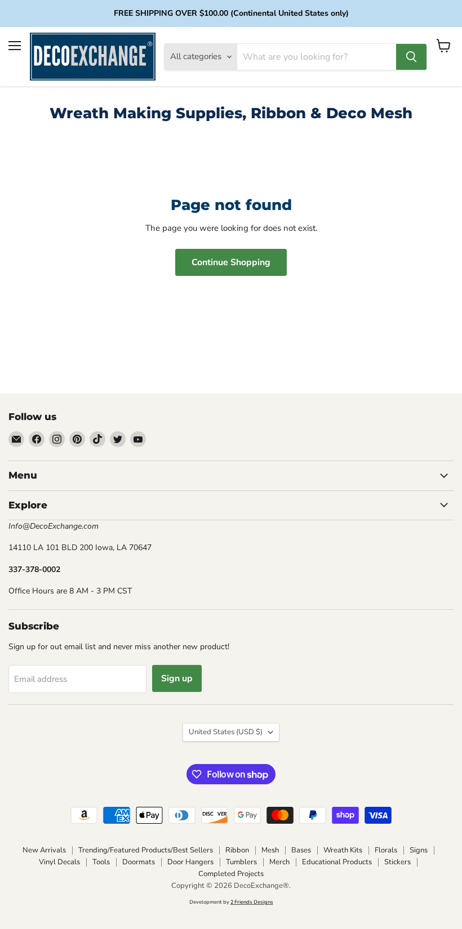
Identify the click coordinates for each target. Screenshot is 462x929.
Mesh (270, 850)
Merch (279, 862)
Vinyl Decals (59, 862)
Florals (386, 850)
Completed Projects (231, 874)
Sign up (177, 678)
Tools (101, 862)
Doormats (138, 862)
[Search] (411, 57)
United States (226, 732)
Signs (419, 850)
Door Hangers (190, 862)
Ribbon (237, 850)
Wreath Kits (342, 850)
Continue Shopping (231, 262)
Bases (301, 850)
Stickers (397, 862)
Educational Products (337, 862)
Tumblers (241, 862)
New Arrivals (44, 850)
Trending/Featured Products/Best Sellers (145, 850)
